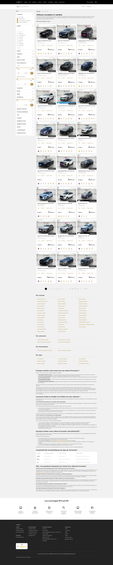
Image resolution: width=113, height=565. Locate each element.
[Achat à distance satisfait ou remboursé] (92, 510)
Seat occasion (82, 308)
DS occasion (39, 319)
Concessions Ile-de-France (33, 530)
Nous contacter (45, 530)
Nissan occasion (61, 331)
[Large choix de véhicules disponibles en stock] (63, 510)
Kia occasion (60, 308)
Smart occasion (82, 313)
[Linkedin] (65, 539)
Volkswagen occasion (83, 322)
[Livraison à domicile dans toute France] (35, 510)
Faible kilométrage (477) (23, 22)
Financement (67, 530)
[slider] (17, 68)
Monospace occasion (83, 363)
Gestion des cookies (45, 537)
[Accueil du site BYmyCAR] (19, 2)
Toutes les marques (19, 528)
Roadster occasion (62, 363)
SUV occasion (81, 358)
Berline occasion (40, 361)
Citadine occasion (62, 361)
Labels (66, 532)
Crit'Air (66, 410)
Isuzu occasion (61, 299)
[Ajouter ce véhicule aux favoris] (38, 39)
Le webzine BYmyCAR (20, 532)
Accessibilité (44, 540)
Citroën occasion (41, 313)
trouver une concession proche (64, 441)
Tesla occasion (82, 317)
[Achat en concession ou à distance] (20, 510)
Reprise (66, 535)
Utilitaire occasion (83, 361)
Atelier (66, 528)
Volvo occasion (82, 326)
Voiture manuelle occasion (64, 350)
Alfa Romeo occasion (42, 301)
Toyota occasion (82, 319)
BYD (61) (20, 42)
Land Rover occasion (62, 310)
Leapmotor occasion (62, 313)
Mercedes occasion (62, 322)
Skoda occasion (82, 310)
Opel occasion (82, 299)
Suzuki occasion (82, 315)
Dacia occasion (40, 317)
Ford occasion (40, 324)
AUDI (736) (21, 38)
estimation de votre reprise (58, 440)
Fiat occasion (40, 322)
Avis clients (44, 528)
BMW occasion (40, 308)
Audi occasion (40, 306)
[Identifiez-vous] (96, 2)
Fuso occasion (40, 326)
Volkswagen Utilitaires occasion (86, 324)
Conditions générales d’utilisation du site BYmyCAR (51, 532)
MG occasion (60, 324)
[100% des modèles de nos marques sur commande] (78, 510)
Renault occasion (82, 306)
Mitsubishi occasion (62, 329)
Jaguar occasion (61, 303)
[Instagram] (70, 539)
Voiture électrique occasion (43, 342)
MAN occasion (61, 317)
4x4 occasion (40, 358)
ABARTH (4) (21, 33)
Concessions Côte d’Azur (32, 532)
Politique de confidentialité (47, 535)
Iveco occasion (61, 301)
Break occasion (40, 363)
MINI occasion (61, 326)
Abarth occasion (40, 299)
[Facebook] (68, 539)
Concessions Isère (31, 535)
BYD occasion (40, 310)
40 (77, 288)
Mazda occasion (61, 319)
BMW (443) (21, 40)
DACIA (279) (21, 45)
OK (31, 73)
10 (69, 288)
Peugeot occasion (83, 301)
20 (72, 288)
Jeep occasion (61, 306)
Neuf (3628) (21, 17)
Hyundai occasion (41, 329)
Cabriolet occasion (62, 358)
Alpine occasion (40, 303)
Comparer (53, 25)
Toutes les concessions (20, 530)
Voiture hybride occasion (63, 342)
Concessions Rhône (31, 528)
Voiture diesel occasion (42, 339)
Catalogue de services (20, 537)
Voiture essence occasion (63, 339)
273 (85, 288)
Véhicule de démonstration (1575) (25, 20)
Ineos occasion (40, 331)
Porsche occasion (82, 303)
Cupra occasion (40, 315)
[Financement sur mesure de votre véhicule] (49, 510)
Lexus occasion (61, 315)
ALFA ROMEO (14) (22, 35)
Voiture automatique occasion (44, 350)
